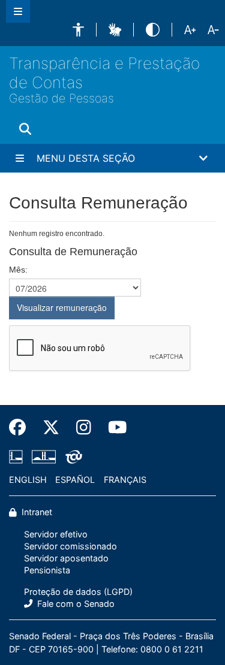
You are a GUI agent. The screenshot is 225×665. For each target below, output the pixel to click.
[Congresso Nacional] (44, 456)
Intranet (35, 512)
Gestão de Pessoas (61, 98)
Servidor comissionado (70, 546)
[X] (51, 427)
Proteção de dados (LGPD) (78, 592)
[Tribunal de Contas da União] (71, 456)
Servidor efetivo (56, 534)
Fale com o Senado (75, 603)
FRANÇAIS (125, 479)
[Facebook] (21, 427)
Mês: (18, 269)
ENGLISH (28, 479)
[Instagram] (84, 427)
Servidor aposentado (66, 558)
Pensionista (47, 570)
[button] (78, 30)
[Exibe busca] (25, 129)
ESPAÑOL (75, 479)
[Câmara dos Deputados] (18, 456)
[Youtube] (113, 427)
